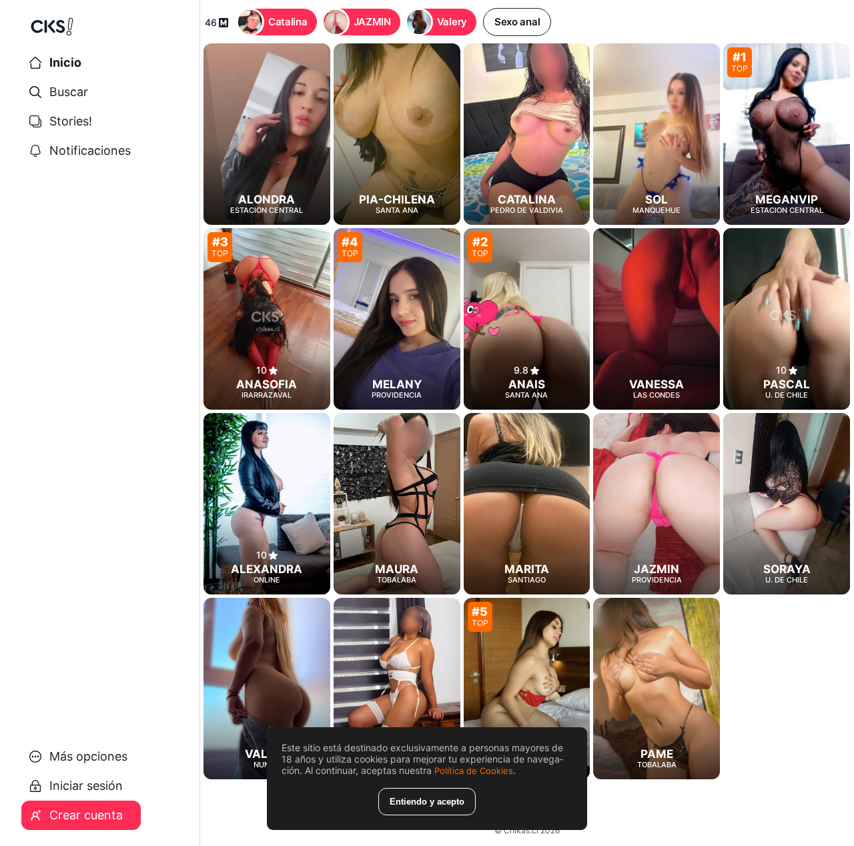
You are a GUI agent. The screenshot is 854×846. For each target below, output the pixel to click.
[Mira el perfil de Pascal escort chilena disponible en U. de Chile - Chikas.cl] (786, 319)
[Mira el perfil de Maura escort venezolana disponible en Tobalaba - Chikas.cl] (397, 503)
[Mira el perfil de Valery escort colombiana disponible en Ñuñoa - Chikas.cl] (266, 688)
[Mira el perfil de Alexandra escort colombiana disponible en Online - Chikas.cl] (266, 503)
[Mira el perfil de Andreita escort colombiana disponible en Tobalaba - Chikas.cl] (397, 688)
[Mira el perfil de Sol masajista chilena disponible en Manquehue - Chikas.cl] (656, 134)
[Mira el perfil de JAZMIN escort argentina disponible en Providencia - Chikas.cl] (656, 503)
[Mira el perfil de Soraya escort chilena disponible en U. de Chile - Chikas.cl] (786, 503)
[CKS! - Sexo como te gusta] (100, 32)
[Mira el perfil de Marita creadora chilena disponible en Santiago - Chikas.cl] (527, 503)
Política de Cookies (473, 770)
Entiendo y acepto (427, 802)
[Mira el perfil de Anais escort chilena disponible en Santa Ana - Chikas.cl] (527, 319)
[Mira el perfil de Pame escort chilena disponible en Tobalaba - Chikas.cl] (656, 688)
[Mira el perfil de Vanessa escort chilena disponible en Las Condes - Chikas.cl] (656, 319)
